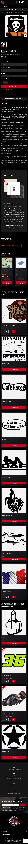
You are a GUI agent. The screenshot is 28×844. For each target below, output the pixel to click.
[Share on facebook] (7, 90)
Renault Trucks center (7, 363)
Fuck (3, 637)
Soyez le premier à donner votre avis (11, 245)
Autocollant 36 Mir (7, 675)
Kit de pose (5, 270)
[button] (16, 2)
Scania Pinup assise (7, 515)
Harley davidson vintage (8, 325)
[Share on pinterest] (11, 90)
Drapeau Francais (6, 591)
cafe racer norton (6, 401)
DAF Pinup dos (6, 477)
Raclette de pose (20, 270)
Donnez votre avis (8, 93)
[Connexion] (19, 2)
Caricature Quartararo (7, 713)
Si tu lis (4, 439)
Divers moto (16, 54)
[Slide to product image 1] (4, 44)
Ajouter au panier (14, 86)
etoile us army (5, 751)
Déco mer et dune (6, 553)
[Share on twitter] (9, 90)
